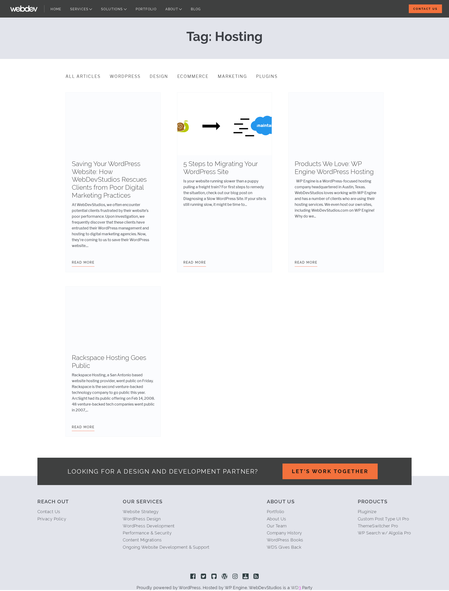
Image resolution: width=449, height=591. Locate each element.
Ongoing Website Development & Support (166, 547)
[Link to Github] (214, 576)
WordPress (125, 76)
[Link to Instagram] (235, 576)
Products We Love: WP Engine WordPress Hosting (334, 168)
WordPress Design (142, 518)
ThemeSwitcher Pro (378, 525)
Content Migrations (142, 539)
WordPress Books (285, 539)
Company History (284, 532)
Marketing (232, 76)
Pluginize (367, 511)
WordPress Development (148, 525)
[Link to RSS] (256, 576)
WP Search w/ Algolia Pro (384, 532)
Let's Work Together (330, 471)
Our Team (277, 525)
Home (56, 9)
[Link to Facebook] (193, 576)
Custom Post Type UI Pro (383, 518)
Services (79, 9)
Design (159, 76)
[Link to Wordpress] (224, 576)
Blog (196, 9)
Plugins (267, 76)
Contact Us (425, 9)
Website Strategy (141, 511)
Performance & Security (147, 532)
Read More (83, 262)
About (171, 9)
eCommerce (193, 76)
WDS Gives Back (284, 547)
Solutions (112, 9)
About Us (276, 518)
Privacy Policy (51, 518)
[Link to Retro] (246, 576)
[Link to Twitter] (203, 576)
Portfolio (146, 9)
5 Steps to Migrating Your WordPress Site (220, 168)
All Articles (83, 76)
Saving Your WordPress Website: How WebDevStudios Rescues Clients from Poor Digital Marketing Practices (109, 179)
